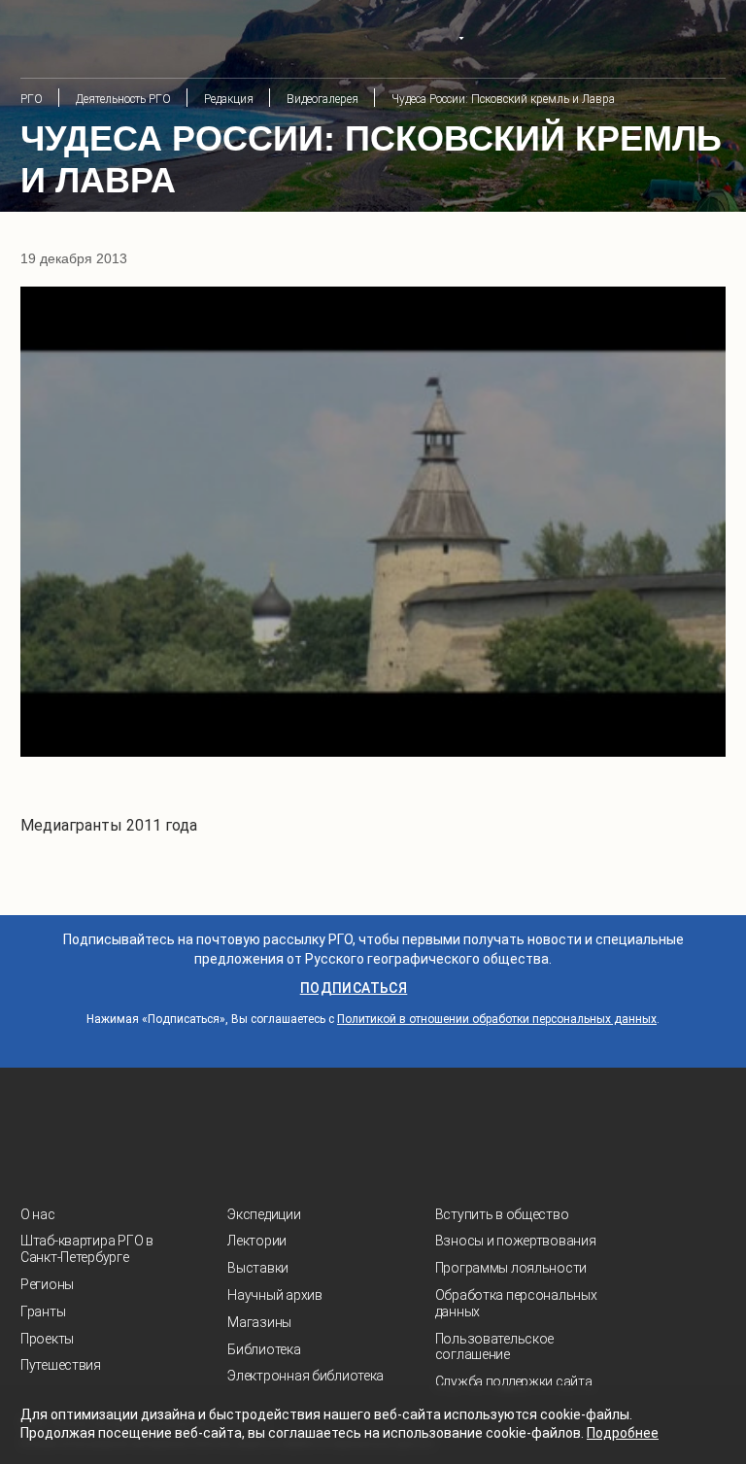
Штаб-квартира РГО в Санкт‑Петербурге (86, 1249)
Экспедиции (263, 1214)
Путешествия (60, 1365)
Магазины (259, 1322)
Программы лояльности (511, 1268)
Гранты (42, 1311)
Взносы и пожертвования (515, 1240)
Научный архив (274, 1295)
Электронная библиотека (305, 1375)
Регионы (47, 1284)
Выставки (257, 1268)
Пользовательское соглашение (495, 1347)
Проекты (47, 1338)
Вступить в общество (502, 1214)
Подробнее (623, 1433)
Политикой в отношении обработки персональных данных (497, 1019)
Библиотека (263, 1349)
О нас (37, 1214)
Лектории (257, 1240)
